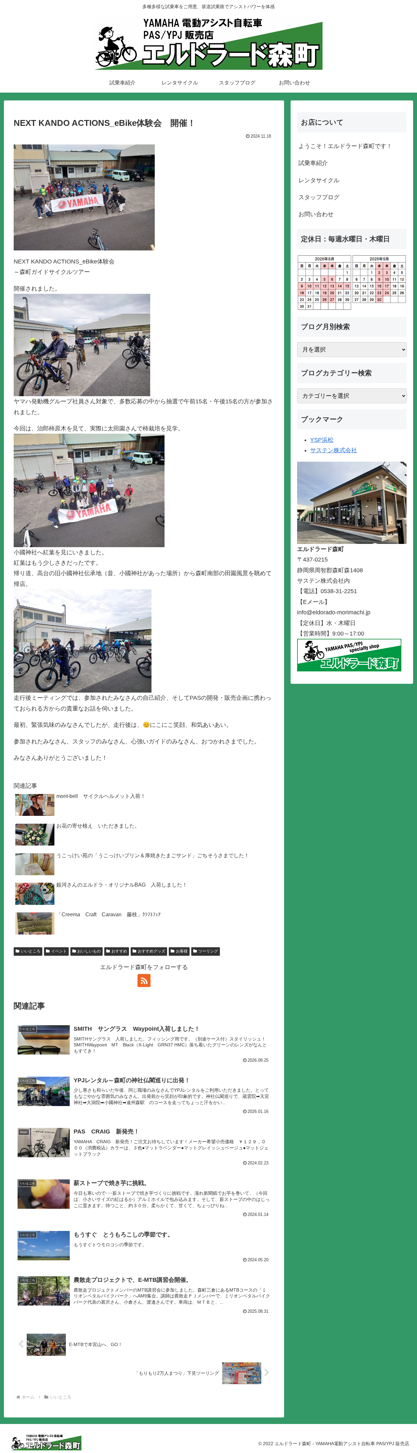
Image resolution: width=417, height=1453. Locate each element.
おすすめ (119, 951)
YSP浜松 (322, 440)
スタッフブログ (318, 197)
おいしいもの (89, 951)
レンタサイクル (318, 180)
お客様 (182, 951)
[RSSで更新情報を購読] (144, 980)
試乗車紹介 (313, 163)
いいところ (30, 951)
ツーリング (208, 951)
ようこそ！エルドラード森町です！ (345, 146)
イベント (59, 951)
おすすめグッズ (151, 951)
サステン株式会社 (333, 450)
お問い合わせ (316, 214)
